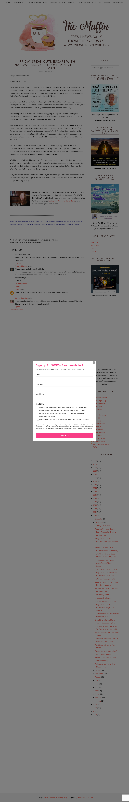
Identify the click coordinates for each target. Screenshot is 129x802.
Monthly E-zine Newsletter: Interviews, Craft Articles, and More (61, 413)
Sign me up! (64, 435)
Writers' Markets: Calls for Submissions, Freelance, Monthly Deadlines (64, 419)
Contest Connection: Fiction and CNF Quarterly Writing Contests (62, 410)
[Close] (94, 362)
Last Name (40, 394)
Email (38, 374)
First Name (40, 384)
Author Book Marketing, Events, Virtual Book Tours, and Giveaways (63, 407)
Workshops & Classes (47, 416)
